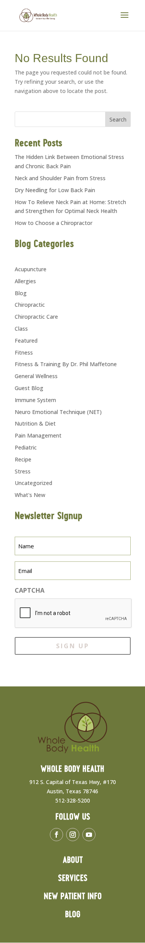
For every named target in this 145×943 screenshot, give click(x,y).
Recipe (23, 459)
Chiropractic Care (36, 316)
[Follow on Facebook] (56, 834)
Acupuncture (30, 269)
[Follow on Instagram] (72, 834)
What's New (30, 495)
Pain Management (38, 435)
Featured (26, 340)
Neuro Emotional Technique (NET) (58, 412)
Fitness (24, 352)
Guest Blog (29, 388)
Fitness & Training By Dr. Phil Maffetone (66, 364)
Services (72, 878)
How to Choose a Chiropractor (53, 222)
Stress (23, 471)
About (73, 860)
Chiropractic (30, 304)
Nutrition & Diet (35, 423)
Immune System (35, 400)
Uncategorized (33, 483)
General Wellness (36, 376)
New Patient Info (73, 896)
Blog (21, 293)
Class (21, 328)
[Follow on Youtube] (89, 834)
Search (117, 119)
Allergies (25, 281)
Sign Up (72, 646)
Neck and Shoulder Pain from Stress (60, 178)
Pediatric (26, 447)
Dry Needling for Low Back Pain (55, 190)
